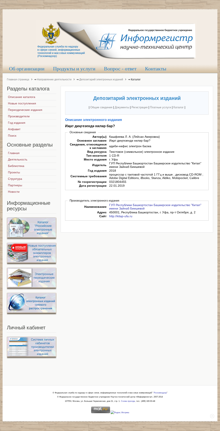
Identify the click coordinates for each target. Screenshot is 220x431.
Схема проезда (128, 401)
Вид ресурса (97, 151)
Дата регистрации (93, 185)
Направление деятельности (54, 79)
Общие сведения (101, 107)
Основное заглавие (92, 140)
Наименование (95, 206)
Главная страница (18, 79)
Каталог (178, 107)
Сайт (103, 216)
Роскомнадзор (160, 393)
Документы (122, 107)
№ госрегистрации (92, 181)
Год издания (97, 170)
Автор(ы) (99, 136)
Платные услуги (160, 107)
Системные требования (88, 176)
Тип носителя (96, 155)
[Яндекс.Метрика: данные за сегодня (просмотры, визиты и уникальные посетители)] (120, 413)
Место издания (95, 159)
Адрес (102, 212)
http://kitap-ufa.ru (120, 216)
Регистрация (139, 107)
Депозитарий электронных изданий (101, 79)
